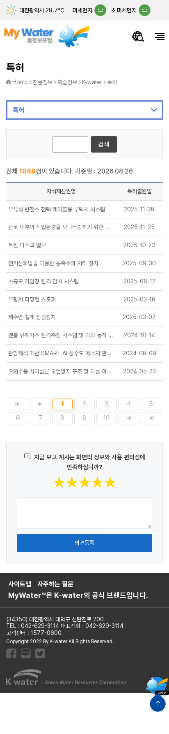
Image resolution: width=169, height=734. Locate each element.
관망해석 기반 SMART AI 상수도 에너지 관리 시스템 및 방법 (61, 353)
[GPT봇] (157, 686)
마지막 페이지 (151, 418)
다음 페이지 (129, 418)
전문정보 (43, 82)
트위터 (40, 653)
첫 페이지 (18, 404)
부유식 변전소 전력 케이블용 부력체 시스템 (56, 209)
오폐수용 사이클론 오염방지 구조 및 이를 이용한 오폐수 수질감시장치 (61, 371)
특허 (112, 82)
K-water (92, 82)
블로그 (26, 653)
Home (20, 82)
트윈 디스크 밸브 (27, 245)
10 (106, 418)
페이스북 (11, 653)
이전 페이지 (40, 404)
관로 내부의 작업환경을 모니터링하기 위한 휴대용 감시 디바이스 (61, 227)
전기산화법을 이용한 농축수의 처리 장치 (53, 263)
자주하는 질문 (55, 584)
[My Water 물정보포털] (47, 31)
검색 (104, 144)
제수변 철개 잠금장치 (32, 317)
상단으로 (158, 702)
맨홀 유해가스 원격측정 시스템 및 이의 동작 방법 (61, 335)
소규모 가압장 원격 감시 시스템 (43, 281)
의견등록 (84, 543)
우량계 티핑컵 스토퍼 (32, 299)
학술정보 (67, 82)
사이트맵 (19, 584)
